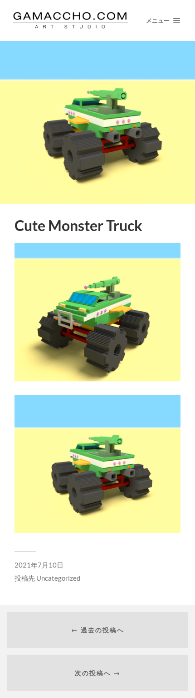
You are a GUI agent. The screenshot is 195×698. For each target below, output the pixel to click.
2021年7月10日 (39, 565)
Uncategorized (58, 578)
